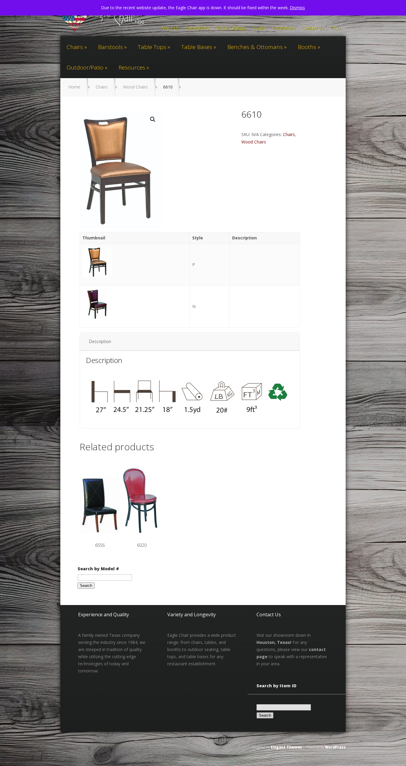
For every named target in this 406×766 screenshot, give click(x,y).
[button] (152, 119)
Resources (132, 67)
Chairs (75, 47)
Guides (259, 28)
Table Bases (196, 47)
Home (74, 87)
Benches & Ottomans (255, 47)
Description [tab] (100, 341)
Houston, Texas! (273, 642)
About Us (170, 28)
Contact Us (313, 28)
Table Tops (152, 47)
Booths (307, 47)
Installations (284, 28)
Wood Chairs (135, 87)
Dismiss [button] (297, 7)
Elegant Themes (286, 747)
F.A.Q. (336, 28)
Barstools (110, 47)
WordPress (335, 747)
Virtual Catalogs (231, 28)
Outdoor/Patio (85, 67)
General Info (197, 28)
